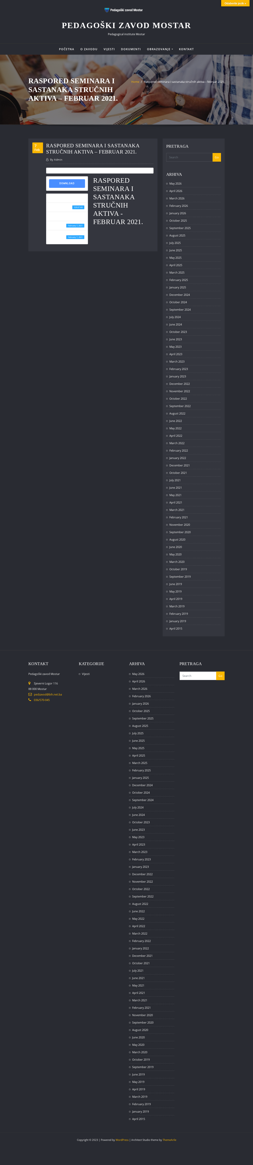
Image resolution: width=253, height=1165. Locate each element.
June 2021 (175, 488)
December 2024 (179, 295)
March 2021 (177, 510)
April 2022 (175, 436)
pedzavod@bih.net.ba (48, 694)
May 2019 (175, 591)
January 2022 (177, 458)
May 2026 (175, 183)
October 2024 (178, 302)
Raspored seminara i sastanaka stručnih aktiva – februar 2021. (184, 82)
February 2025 (178, 280)
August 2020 (177, 539)
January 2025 (177, 287)
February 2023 (178, 369)
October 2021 (178, 473)
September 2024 (180, 310)
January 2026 (177, 213)
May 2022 (175, 428)
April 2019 (175, 599)
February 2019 (178, 614)
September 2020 (180, 532)
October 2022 (178, 399)
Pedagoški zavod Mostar (126, 25)
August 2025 (177, 235)
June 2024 (175, 324)
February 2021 (178, 517)
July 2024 (175, 317)
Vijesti (109, 49)
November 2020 (179, 525)
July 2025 (175, 243)
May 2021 (175, 495)
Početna (66, 49)
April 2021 (175, 502)
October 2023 (178, 332)
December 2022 (179, 384)
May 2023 (175, 347)
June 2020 (175, 547)
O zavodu (89, 49)
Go (217, 157)
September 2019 (180, 577)
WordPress (122, 1140)
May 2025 (175, 258)
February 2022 (178, 450)
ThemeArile (169, 1140)
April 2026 (175, 191)
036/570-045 (42, 700)
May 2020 (175, 554)
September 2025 (180, 228)
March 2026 (177, 198)
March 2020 (177, 562)
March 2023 (177, 361)
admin (56, 159)
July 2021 (175, 480)
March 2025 (177, 272)
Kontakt (186, 49)
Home (135, 82)
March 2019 (177, 606)
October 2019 (178, 569)
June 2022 (175, 421)
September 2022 (180, 406)
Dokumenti (131, 49)
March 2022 (177, 443)
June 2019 (175, 584)
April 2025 (175, 265)
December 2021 (179, 465)
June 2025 (175, 250)
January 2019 (177, 621)
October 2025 (178, 221)
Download (67, 183)
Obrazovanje (159, 49)
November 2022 (179, 391)
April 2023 (175, 354)
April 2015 (175, 628)
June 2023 (175, 339)
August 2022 (177, 413)
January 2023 (177, 376)
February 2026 (178, 206)
